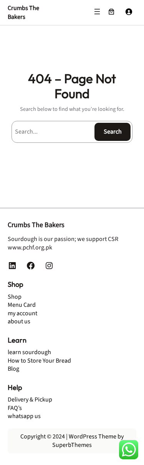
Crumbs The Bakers (23, 12)
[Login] (128, 11)
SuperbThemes (72, 445)
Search (113, 131)
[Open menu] (97, 11)
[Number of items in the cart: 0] (111, 11)
